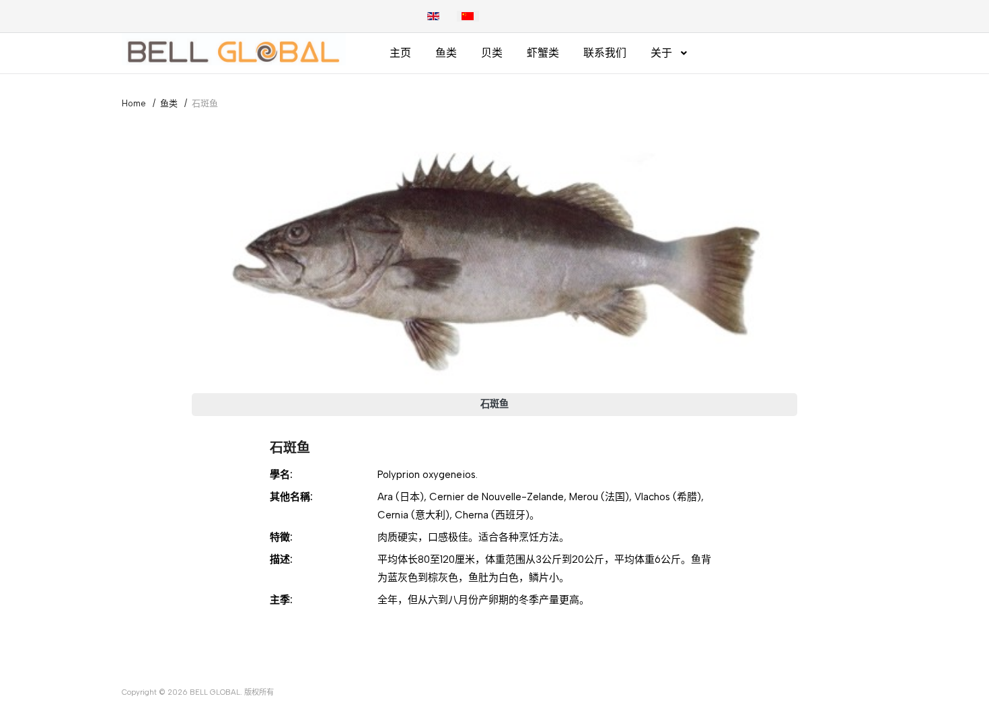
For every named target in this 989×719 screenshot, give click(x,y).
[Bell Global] (234, 49)
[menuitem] (400, 53)
